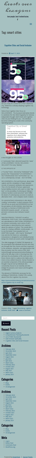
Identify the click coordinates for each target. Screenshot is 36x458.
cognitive (28, 308)
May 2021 (9, 371)
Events (8, 385)
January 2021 (10, 374)
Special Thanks (28, 457)
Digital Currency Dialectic (14, 333)
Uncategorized (10, 387)
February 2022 (10, 365)
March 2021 (9, 373)
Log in (8, 441)
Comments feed (11, 445)
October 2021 (10, 367)
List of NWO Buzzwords (13, 337)
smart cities (11, 310)
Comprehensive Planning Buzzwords (17, 335)
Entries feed (9, 443)
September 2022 (11, 355)
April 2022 (9, 361)
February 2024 (10, 349)
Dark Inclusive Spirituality (14, 339)
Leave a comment (24, 310)
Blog (9, 308)
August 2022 (10, 357)
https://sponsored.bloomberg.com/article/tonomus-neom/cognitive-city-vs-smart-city (18, 281)
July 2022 (8, 359)
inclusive (4, 310)
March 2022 (9, 363)
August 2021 (10, 369)
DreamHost (16, 457)
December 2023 (11, 351)
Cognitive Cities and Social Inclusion (18, 45)
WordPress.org (10, 447)
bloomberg (21, 308)
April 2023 (9, 353)
